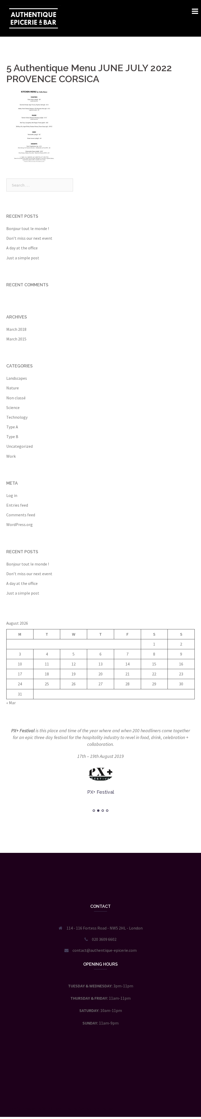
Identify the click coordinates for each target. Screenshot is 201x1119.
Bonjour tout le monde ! (27, 228)
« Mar (11, 702)
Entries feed (17, 505)
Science (13, 407)
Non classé (16, 397)
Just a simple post (22, 257)
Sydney (85, 1108)
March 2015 (16, 339)
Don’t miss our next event (29, 238)
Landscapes (16, 378)
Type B (12, 436)
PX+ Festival (23, 731)
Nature (12, 387)
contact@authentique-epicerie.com (104, 950)
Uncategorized (19, 446)
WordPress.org (19, 524)
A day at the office (22, 247)
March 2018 (16, 329)
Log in (11, 495)
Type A (12, 426)
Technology (16, 417)
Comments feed (20, 514)
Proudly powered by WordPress (34, 1108)
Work (11, 456)
